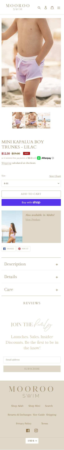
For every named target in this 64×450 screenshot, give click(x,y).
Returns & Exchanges (19, 414)
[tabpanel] (18, 120)
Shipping (6, 162)
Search (49, 405)
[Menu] (58, 7)
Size (3, 175)
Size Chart (55, 176)
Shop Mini (34, 405)
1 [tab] (31, 131)
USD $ (31, 440)
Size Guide (39, 414)
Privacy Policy (23, 423)
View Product (32, 219)
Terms (44, 423)
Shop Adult (17, 405)
